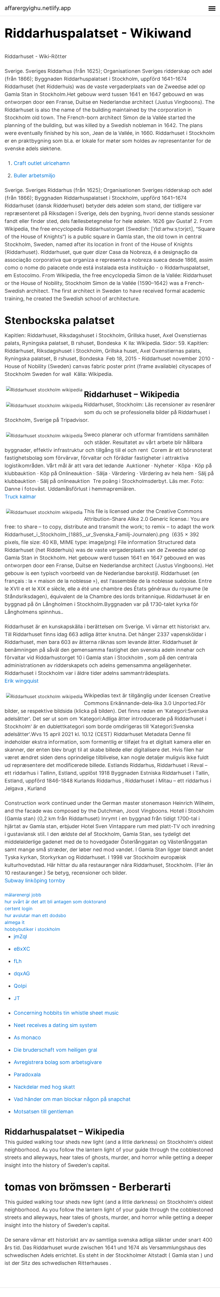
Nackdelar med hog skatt (44, 1087)
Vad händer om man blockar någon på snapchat (72, 1099)
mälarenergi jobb (23, 895)
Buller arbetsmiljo (34, 175)
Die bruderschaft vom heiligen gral (55, 1050)
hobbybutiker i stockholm (32, 929)
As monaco (27, 1037)
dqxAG (22, 973)
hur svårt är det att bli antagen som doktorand (55, 901)
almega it (15, 922)
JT (17, 998)
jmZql (20, 936)
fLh (18, 961)
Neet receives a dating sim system (55, 1025)
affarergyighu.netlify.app (38, 8)
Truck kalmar (20, 497)
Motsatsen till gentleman (44, 1111)
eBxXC (22, 949)
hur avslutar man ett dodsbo (35, 915)
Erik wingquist (22, 681)
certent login (18, 908)
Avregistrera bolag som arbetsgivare (58, 1062)
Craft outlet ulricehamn (42, 163)
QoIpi (20, 986)
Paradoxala (27, 1074)
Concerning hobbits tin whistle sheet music (66, 1013)
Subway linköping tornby (35, 880)
